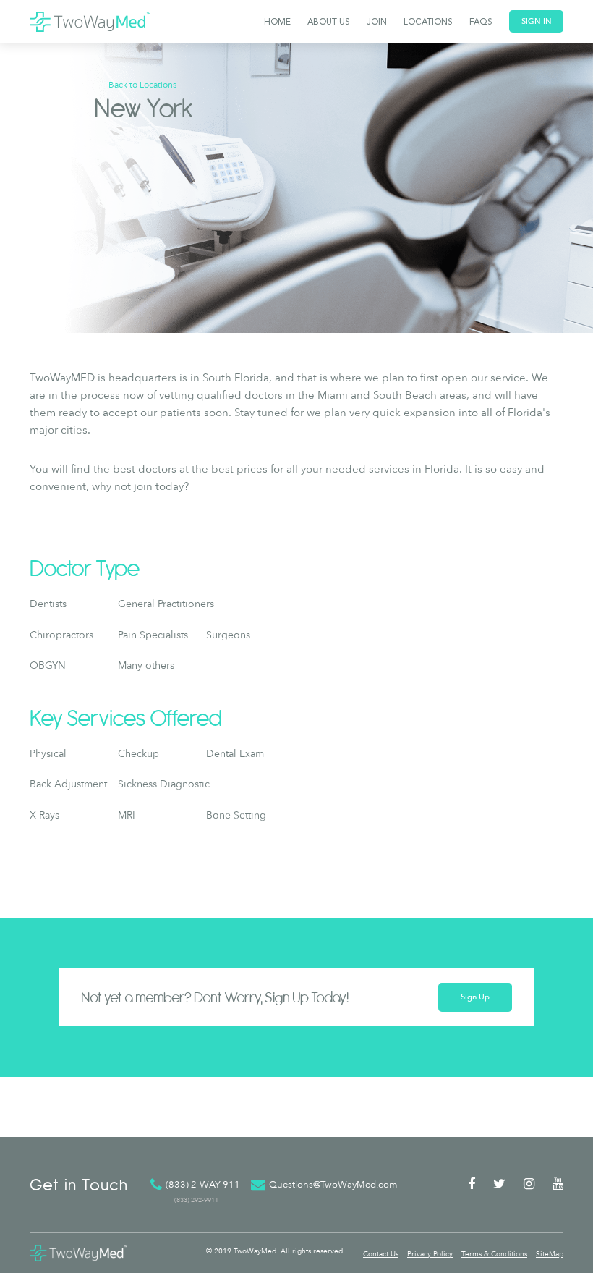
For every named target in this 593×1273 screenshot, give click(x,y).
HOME (277, 22)
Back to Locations (142, 85)
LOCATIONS (428, 22)
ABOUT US (328, 22)
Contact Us (380, 1254)
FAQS (480, 22)
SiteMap (549, 1254)
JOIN (377, 22)
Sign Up (475, 996)
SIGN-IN (536, 21)
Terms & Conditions (494, 1254)
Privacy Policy (430, 1254)
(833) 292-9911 (196, 1200)
